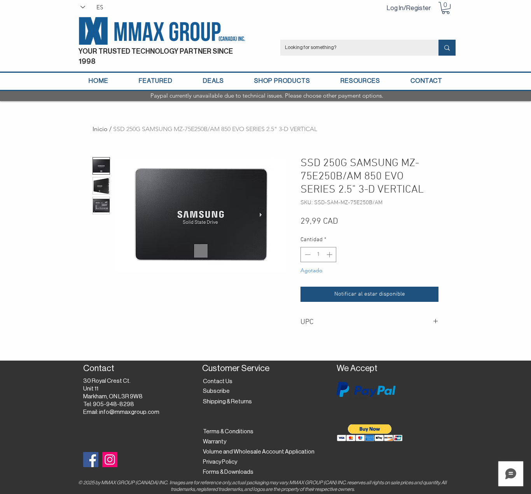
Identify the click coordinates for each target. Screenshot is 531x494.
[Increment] (330, 254)
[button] (445, 8)
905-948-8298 (113, 404)
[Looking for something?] (447, 48)
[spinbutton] (318, 254)
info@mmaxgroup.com (129, 412)
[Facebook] (90, 459)
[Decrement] (307, 254)
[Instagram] (109, 459)
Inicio (100, 129)
